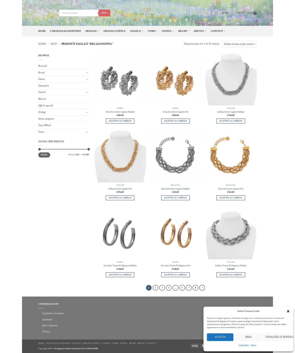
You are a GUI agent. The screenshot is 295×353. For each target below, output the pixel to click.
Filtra (44, 155)
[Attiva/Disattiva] (87, 72)
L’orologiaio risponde (65, 31)
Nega (248, 337)
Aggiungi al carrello (120, 121)
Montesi (42, 99)
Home (42, 31)
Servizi (199, 31)
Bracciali (42, 66)
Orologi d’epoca (114, 31)
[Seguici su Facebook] (211, 12)
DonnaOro (43, 86)
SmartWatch (44, 125)
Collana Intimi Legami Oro (120, 188)
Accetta (220, 337)
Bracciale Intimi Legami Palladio (175, 188)
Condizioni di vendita (51, 313)
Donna (166, 31)
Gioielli (135, 31)
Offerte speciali (45, 105)
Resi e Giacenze (48, 325)
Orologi (91, 31)
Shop (53, 44)
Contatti (217, 31)
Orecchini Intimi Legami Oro (175, 111)
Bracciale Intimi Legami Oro (230, 188)
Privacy (253, 345)
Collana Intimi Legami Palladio (230, 111)
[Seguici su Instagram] (216, 12)
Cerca (104, 12)
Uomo (151, 31)
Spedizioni (47, 319)
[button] (288, 311)
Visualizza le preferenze (277, 337)
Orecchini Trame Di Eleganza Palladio (120, 265)
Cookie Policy (244, 345)
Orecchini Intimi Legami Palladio (120, 111)
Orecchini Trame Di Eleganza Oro (175, 265)
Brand (182, 31)
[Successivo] (202, 288)
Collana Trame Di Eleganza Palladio (231, 265)
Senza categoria (46, 119)
